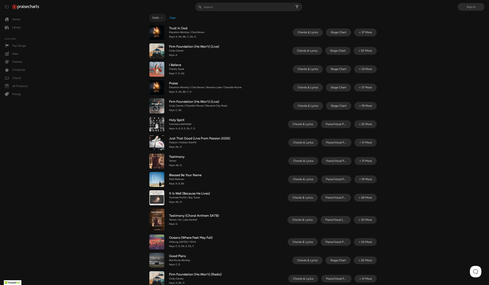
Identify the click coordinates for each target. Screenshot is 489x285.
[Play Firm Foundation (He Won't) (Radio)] (157, 279)
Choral (16, 78)
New (15, 53)
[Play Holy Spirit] (157, 124)
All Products (20, 86)
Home (16, 19)
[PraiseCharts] (25, 7)
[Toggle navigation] (7, 7)
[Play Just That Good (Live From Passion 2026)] (157, 143)
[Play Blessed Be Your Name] (157, 179)
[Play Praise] (157, 87)
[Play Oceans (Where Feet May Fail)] (157, 242)
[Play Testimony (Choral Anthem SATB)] (157, 220)
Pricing (16, 94)
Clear (172, 18)
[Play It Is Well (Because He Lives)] (157, 198)
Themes (17, 62)
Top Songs (19, 45)
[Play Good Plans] (157, 260)
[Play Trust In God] (157, 32)
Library (16, 27)
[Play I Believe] (157, 69)
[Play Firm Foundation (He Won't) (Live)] (157, 51)
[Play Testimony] (157, 161)
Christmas (18, 70)
